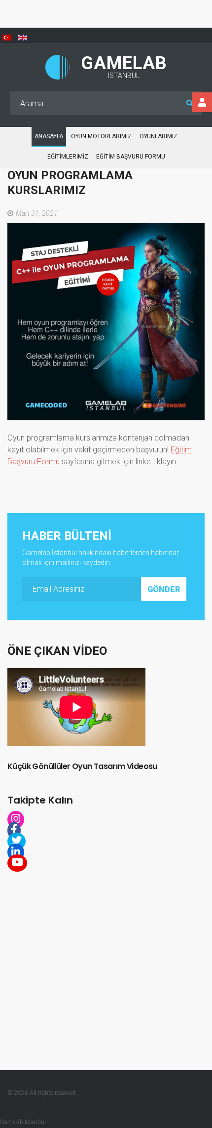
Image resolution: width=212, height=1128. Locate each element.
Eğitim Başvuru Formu (130, 156)
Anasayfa (49, 136)
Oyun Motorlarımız (101, 136)
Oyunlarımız (158, 136)
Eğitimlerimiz (67, 156)
